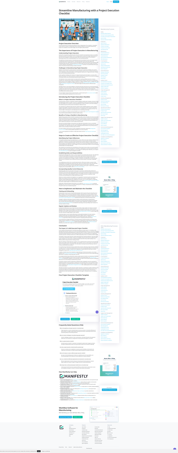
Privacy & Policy (61, 447)
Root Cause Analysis (104, 113)
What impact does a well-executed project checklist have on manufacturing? (74, 365)
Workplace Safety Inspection (106, 33)
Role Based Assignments (84, 388)
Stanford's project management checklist (91, 180)
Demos (109, 431)
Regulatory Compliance (105, 138)
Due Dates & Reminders (85, 432)
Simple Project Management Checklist (92, 111)
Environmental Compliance (105, 128)
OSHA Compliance (104, 141)
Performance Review (104, 73)
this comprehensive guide (63, 150)
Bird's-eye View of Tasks (88, 397)
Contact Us (70, 447)
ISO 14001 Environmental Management (108, 134)
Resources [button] (78, 1)
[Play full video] (104, 414)
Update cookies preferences (77, 447)
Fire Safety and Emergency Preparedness (108, 36)
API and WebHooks (73, 395)
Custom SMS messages (98, 443)
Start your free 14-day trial (65, 417)
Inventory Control (104, 99)
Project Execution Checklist (77, 64)
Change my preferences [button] (46, 451)
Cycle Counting (103, 104)
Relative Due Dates (78, 386)
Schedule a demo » (78, 417)
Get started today (65, 319)
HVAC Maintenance (104, 59)
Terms (66, 447)
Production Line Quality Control (106, 83)
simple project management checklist (67, 83)
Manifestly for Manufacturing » (109, 161)
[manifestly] (62, 2)
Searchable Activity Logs (98, 440)
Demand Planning (104, 122)
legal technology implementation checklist (90, 82)
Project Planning (104, 93)
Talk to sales (116, 1)
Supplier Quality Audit (104, 86)
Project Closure (103, 96)
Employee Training (104, 75)
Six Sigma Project (104, 110)
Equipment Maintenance (105, 44)
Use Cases (110, 434)
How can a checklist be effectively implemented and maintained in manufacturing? (75, 359)
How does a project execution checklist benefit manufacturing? (71, 347)
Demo (111, 1)
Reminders (96, 428)
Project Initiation (104, 91)
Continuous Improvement (105, 109)
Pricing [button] (83, 1)
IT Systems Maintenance (105, 62)
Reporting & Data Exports (99, 431)
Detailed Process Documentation (87, 435)
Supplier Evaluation (104, 118)
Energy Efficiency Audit (105, 131)
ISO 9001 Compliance (104, 88)
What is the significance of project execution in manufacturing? (71, 328)
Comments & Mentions (77, 381)
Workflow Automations (85, 437)
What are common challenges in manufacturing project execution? (72, 335)
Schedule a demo (75, 319)
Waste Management (104, 130)
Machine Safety (103, 38)
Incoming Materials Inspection (106, 81)
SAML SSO (96, 437)
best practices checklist (91, 92)
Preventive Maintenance (105, 52)
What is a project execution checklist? (67, 341)
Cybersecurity (103, 64)
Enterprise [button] (88, 1)
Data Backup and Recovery (105, 67)
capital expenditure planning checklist (76, 250)
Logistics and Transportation (106, 120)
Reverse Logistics (104, 125)
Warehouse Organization (105, 101)
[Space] (61, 427)
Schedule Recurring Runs (82, 393)
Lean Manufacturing (104, 49)
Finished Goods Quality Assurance (107, 84)
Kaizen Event (103, 115)
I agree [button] (39, 451)
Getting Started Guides (112, 428)
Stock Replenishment (104, 102)
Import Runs (84, 440)
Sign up (108, 1)
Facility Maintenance (104, 55)
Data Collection (75, 384)
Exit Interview (103, 78)
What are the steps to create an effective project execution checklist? (72, 353)
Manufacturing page (91, 221)
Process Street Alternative (112, 437)
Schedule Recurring (85, 438)
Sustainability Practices (105, 133)
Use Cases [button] (73, 1)
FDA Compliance (103, 139)
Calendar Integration (98, 432)
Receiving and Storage (105, 105)
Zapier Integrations (85, 443)
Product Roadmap (72, 431)
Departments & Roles (98, 434)
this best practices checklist (79, 166)
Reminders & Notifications (79, 399)
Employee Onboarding (105, 72)
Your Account (110, 432)
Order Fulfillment (104, 123)
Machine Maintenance (105, 54)
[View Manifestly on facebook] (116, 447)
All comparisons (111, 438)
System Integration (104, 68)
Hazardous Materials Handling (106, 39)
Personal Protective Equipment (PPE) (107, 35)
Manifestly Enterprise (72, 428)
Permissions (96, 435)
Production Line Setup (105, 46)
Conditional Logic (76, 379)
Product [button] (68, 1)
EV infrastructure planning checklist (70, 253)
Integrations (71, 434)
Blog (70, 435)
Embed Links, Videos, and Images (78, 390)
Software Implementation (105, 65)
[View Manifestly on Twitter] (118, 447)
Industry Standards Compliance (106, 144)
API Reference (71, 432)
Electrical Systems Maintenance (106, 57)
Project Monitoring (104, 94)
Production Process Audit (105, 47)
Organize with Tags (98, 438)
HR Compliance (103, 76)
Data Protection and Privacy (106, 143)
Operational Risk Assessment (106, 112)
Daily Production (104, 43)
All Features (84, 428)
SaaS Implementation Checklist (84, 211)
